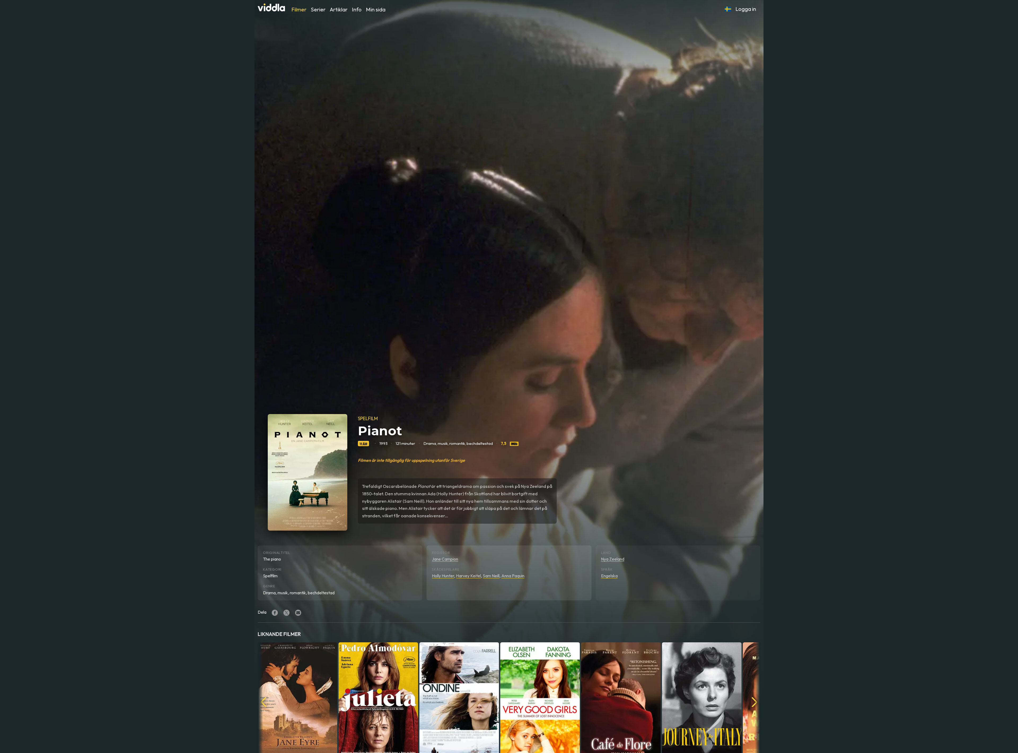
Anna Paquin (512, 575)
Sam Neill (491, 575)
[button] (728, 9)
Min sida (375, 9)
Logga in (745, 9)
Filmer (298, 9)
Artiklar (339, 9)
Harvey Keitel (468, 575)
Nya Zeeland (612, 559)
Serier (318, 9)
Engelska (609, 575)
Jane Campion (445, 559)
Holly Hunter (443, 575)
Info (357, 9)
